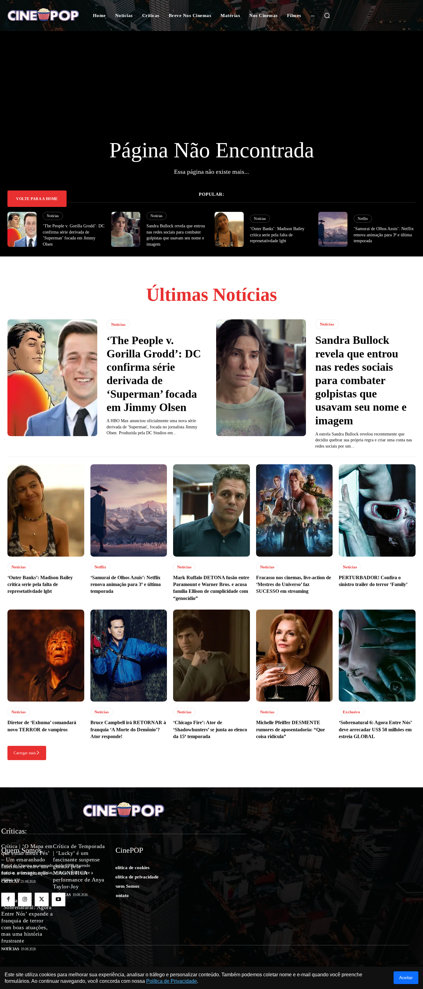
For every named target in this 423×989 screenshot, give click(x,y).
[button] (327, 15)
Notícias (53, 216)
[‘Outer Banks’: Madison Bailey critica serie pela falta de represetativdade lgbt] (229, 229)
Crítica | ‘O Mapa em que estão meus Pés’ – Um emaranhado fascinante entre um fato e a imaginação (26, 859)
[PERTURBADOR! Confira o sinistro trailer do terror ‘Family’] (377, 510)
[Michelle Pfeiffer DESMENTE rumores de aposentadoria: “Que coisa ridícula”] (294, 656)
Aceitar (406, 977)
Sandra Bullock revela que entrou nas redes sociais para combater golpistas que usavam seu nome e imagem (361, 380)
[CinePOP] (43, 15)
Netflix (363, 219)
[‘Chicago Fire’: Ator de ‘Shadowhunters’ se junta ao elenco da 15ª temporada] (211, 656)
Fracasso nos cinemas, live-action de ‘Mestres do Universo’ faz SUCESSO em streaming (293, 584)
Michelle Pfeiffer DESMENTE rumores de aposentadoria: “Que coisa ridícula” (290, 729)
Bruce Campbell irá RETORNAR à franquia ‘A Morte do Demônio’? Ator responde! (128, 729)
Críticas (10, 881)
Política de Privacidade (171, 981)
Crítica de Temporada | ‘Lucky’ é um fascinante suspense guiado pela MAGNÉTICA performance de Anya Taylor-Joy (79, 866)
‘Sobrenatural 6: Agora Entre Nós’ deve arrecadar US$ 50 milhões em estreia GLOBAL (375, 729)
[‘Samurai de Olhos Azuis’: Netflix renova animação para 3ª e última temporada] (332, 229)
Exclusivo (351, 712)
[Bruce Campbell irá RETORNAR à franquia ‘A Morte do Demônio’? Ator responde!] (128, 656)
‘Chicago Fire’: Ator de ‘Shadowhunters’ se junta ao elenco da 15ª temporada (210, 729)
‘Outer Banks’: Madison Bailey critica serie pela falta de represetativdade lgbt (277, 234)
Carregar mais (25, 753)
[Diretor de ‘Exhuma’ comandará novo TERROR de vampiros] (45, 656)
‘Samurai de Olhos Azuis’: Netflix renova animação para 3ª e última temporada (384, 234)
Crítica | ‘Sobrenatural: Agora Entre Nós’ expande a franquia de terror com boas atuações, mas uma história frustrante (27, 921)
